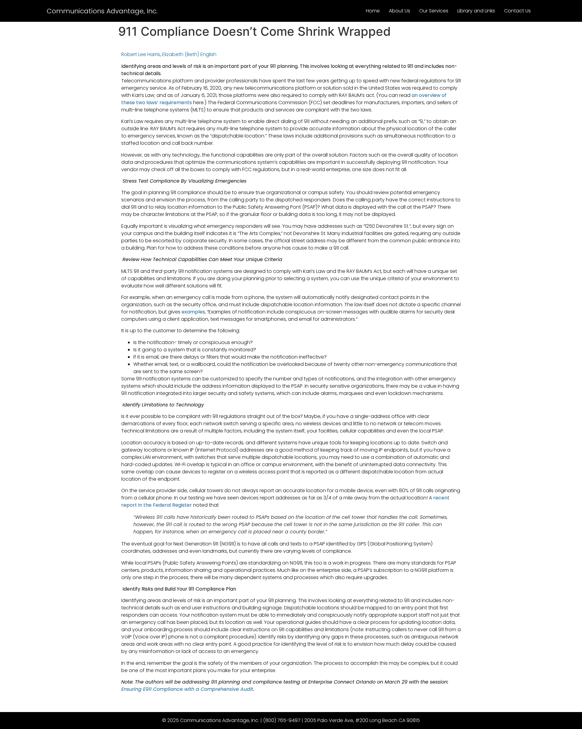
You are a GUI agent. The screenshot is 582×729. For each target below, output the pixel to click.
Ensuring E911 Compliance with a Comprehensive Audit (187, 689)
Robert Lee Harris (140, 54)
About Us (399, 10)
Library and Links (476, 10)
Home (373, 10)
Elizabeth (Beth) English (189, 54)
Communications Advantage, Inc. (102, 11)
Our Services (433, 10)
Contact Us (517, 10)
